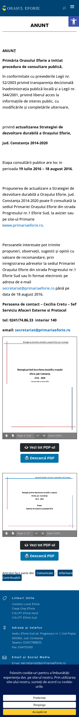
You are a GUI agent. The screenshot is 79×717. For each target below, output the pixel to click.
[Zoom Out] (38, 435)
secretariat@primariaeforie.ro (28, 288)
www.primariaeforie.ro (23, 225)
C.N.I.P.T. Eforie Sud (24, 617)
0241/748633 (32, 642)
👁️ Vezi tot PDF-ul (39, 447)
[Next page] (13, 435)
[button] (73, 21)
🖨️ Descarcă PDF (39, 458)
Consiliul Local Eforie (26, 604)
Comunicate (45, 573)
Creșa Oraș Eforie (23, 608)
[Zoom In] (44, 435)
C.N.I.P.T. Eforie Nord (25, 613)
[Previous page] (6, 435)
